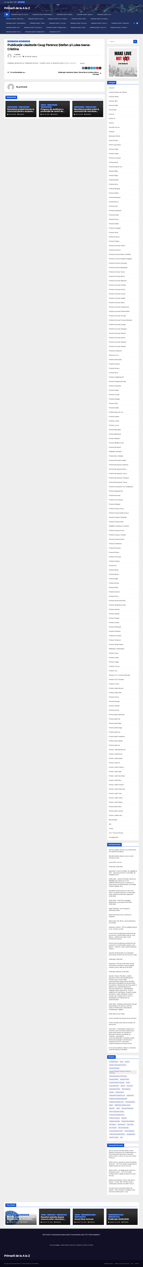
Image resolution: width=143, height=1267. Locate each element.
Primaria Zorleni (114, 710)
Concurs (111, 114)
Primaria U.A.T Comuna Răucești (119, 675)
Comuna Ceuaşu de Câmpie (118, 92)
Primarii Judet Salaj (36, 19)
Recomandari (113, 820)
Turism (111, 828)
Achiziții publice (113, 1061)
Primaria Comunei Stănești (117, 346)
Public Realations (94, 1234)
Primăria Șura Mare (115, 635)
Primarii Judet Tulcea (57, 23)
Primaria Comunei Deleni (117, 302)
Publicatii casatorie (114, 1121)
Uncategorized (113, 837)
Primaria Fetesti (114, 390)
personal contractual (127, 1108)
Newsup (28, 1263)
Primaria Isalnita (114, 416)
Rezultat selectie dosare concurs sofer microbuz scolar (52, 1219)
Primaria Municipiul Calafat (117, 460)
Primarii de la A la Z (17, 8)
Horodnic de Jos (114, 127)
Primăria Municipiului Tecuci (118, 473)
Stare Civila (130, 1124)
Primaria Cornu (114, 355)
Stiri (110, 824)
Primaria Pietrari (114, 552)
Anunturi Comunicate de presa (117, 1065)
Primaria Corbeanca (115, 351)
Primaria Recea (114, 574)
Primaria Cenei (113, 232)
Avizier (128, 1082)
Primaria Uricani (114, 684)
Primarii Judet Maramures (42, 14)
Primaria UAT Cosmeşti (116, 679)
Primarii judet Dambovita (35, 32)
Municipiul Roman (114, 136)
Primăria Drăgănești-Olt (116, 377)
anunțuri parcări (124, 1079)
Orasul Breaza (113, 140)
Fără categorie (126, 1089)
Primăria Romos (114, 583)
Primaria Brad (113, 206)
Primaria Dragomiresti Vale (117, 381)
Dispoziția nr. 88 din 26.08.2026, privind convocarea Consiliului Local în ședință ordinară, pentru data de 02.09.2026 (121, 965)
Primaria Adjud (113, 149)
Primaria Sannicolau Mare (117, 600)
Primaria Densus (114, 368)
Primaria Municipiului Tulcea (118, 482)
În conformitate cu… (18, 72)
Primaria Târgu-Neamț (116, 644)
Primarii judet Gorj (78, 27)
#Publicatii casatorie (31, 56)
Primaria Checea (114, 237)
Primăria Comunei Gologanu (118, 329)
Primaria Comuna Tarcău (117, 272)
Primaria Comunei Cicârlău (117, 285)
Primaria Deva (113, 373)
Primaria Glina (113, 403)
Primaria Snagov (114, 618)
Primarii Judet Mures (65, 14)
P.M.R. (118, 1108)
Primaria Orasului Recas (116, 539)
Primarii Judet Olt (104, 14)
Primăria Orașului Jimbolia (117, 535)
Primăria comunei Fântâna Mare (119, 311)
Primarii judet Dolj (13, 32)
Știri (121, 1137)
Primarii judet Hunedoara (56, 27)
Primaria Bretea (114, 215)
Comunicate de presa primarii (60, 1234)
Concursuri (130, 1085)
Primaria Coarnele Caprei (117, 245)
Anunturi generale (114, 1068)
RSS (132, 1263)
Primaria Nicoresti (114, 495)
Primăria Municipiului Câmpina (118, 465)
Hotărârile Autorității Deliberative (118, 1098)
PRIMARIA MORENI (115, 451)
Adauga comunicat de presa (122, 1263)
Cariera (123, 1085)
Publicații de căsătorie (128, 1121)
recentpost (112, 1124)
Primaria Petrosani (115, 548)
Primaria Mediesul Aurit (116, 443)
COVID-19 (112, 118)
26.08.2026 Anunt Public (117, 1014)
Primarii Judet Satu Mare (57, 19)
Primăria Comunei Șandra (117, 337)
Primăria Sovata (114, 622)
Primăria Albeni (114, 153)
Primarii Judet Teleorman (16, 23)
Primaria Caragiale (115, 228)
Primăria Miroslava (115, 447)
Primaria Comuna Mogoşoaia (118, 267)
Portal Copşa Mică (115, 145)
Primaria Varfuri (114, 697)
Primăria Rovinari (114, 592)
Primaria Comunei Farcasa (117, 316)
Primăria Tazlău (114, 657)
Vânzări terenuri (113, 1137)
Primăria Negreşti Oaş (116, 491)
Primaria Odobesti (114, 504)
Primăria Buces (114, 219)
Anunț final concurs (115, 862)
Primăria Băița (113, 171)
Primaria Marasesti (115, 429)
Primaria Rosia (113, 587)
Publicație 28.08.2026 (116, 866)
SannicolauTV (121, 1124)
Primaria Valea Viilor (115, 692)
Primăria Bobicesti (114, 197)
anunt (121, 1061)
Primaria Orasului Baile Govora (119, 513)
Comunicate (112, 110)
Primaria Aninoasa (115, 158)
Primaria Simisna (114, 614)
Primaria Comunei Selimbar (117, 342)
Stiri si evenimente (123, 1127)
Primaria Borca (114, 202)
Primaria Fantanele (115, 386)
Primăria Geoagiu (114, 399)
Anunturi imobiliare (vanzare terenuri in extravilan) (120, 1072)
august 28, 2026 (14, 1222)
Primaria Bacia (113, 162)
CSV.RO (58, 1245)
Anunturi (43, 104)
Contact (137, 1263)
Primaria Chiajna (114, 241)
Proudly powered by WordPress (12, 1263)
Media (111, 1105)
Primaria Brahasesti (115, 210)
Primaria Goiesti (114, 408)
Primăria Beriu (113, 184)
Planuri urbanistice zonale (116, 1111)
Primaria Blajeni (114, 193)
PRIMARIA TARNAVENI (13, 41)
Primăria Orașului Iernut (116, 530)
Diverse (111, 123)
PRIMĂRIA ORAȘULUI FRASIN (119, 526)
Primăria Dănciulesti (115, 359)
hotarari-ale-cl (120, 1092)
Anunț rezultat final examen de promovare (122, 1018)
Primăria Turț (113, 671)
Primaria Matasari (114, 438)
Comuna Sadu (113, 105)
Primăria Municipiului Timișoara (119, 478)
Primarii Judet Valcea (78, 23)
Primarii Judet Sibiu (78, 19)
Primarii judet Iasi (13, 27)
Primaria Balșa (113, 175)
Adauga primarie (108, 1263)
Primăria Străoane (114, 631)
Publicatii (124, 1118)
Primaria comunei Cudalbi (117, 298)
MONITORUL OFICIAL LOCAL (122, 1105)
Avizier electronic (114, 1085)
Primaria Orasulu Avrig (116, 508)
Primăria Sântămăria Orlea (117, 605)
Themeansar (35, 1263)
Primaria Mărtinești (115, 434)
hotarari (111, 1092)
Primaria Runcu (114, 596)
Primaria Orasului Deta (116, 522)
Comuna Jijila (113, 101)
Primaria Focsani (114, 394)
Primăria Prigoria (114, 561)
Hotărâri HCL (130, 1095)
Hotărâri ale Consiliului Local (117, 1095)
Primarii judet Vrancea (120, 23)
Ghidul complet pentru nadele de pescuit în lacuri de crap (122, 1173)
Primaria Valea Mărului (116, 688)
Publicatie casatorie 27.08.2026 (119, 971)
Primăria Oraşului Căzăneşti (118, 517)
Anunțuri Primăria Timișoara (116, 1082)
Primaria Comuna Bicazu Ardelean (120, 254)
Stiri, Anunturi (112, 1127)
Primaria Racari (114, 570)
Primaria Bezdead (114, 188)
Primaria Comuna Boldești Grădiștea (120, 259)
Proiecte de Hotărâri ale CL (116, 1115)
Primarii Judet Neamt (85, 14)
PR (86, 1234)
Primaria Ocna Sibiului (116, 500)
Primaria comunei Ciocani (117, 289)
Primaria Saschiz (114, 609)
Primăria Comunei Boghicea (118, 280)
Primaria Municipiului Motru (118, 469)
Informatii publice (130, 1102)
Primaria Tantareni (115, 640)
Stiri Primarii (46, 1234)
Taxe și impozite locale (115, 1131)
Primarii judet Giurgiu (118, 27)
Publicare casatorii (114, 1118)
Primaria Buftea (114, 224)
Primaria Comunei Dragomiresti (119, 307)
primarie (18, 54)
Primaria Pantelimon (115, 543)
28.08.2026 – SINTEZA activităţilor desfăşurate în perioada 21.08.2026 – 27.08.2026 (120, 902)
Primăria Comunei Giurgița (117, 324)
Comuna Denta (113, 96)
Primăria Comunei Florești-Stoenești (120, 320)
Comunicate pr (54, 32)
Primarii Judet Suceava (99, 19)
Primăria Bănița (114, 180)
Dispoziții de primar (114, 1089)
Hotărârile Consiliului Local (116, 1102)
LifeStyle (111, 131)
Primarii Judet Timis (37, 23)
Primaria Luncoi (114, 425)
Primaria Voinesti (114, 701)
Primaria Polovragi (115, 557)
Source (82, 63)
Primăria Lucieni (114, 421)
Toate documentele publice (117, 1134)
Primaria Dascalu (114, 364)
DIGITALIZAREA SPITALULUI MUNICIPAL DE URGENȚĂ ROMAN (20, 1219)
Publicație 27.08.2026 (115, 959)
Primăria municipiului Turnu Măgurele (121, 486)
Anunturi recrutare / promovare (118, 1076)
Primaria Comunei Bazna (117, 276)
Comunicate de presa (77, 1234)
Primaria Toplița (114, 662)
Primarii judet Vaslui (99, 23)
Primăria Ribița (113, 579)
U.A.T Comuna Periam (116, 833)
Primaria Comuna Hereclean (118, 263)
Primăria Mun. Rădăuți (116, 456)
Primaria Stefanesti (115, 627)
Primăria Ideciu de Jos (116, 412)
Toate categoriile (129, 1131)
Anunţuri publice (113, 1079)
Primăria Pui (113, 565)
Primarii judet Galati (98, 27)
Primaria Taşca (113, 653)
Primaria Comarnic (115, 250)
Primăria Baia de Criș (115, 167)
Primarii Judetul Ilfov (19, 14)
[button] (134, 23)
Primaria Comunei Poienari (117, 333)
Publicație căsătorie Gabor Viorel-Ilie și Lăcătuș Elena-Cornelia (78, 73)
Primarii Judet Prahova (15, 19)
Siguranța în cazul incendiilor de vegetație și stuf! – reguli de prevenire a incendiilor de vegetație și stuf (123, 872)
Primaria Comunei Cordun (117, 294)
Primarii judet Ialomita (33, 27)
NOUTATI (111, 1108)
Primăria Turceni (114, 666)
